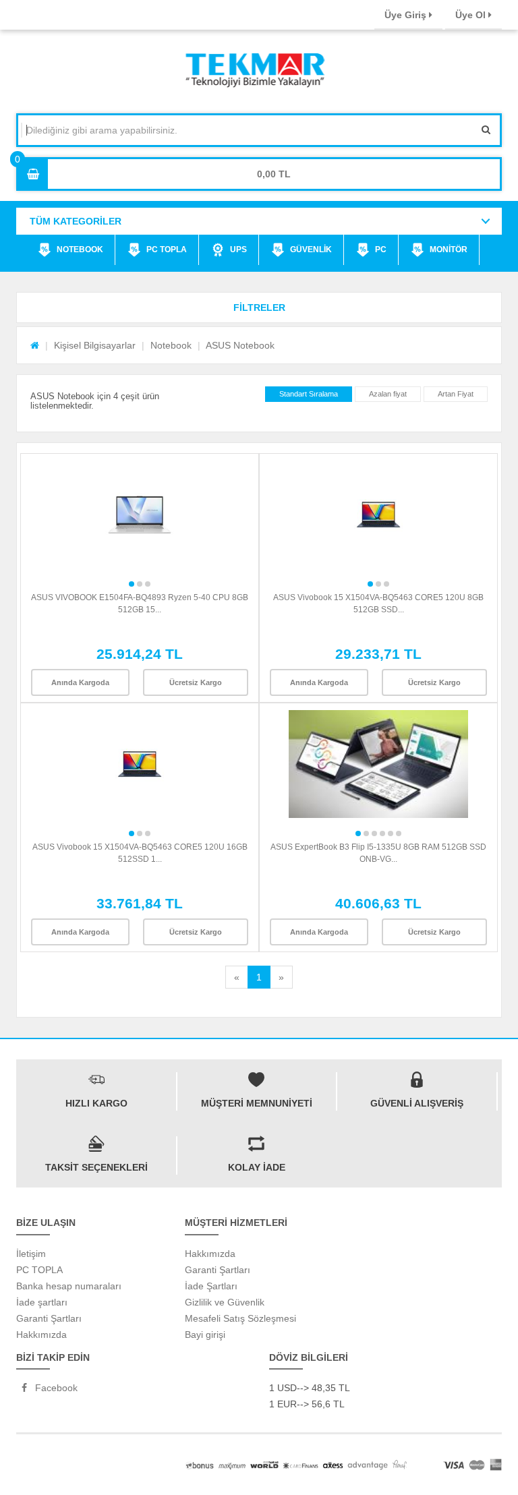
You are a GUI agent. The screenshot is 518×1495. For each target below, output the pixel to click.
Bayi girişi (205, 1334)
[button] (259, 307)
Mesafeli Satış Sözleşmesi (240, 1318)
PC (380, 249)
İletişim (31, 1253)
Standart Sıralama (308, 394)
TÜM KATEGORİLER (75, 221)
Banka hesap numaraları (68, 1286)
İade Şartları (211, 1286)
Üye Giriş (406, 14)
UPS (238, 249)
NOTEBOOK (80, 249)
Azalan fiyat (388, 394)
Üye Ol (471, 14)
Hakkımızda (41, 1334)
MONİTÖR (448, 249)
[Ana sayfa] (34, 345)
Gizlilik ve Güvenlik (224, 1302)
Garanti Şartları (49, 1318)
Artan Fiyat (455, 394)
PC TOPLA (166, 249)
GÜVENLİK (311, 249)
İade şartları (41, 1302)
